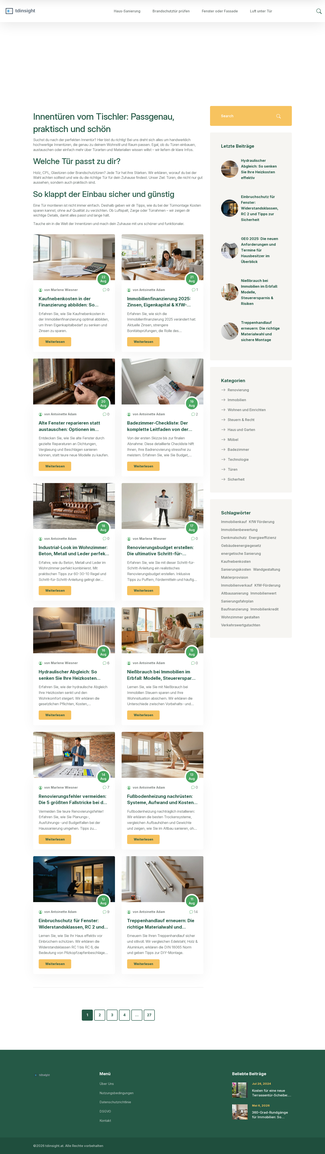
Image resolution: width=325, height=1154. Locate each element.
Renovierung (238, 390)
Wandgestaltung (266, 569)
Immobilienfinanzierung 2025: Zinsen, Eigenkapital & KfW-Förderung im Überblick (159, 302)
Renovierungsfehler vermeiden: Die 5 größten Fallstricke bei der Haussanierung (73, 800)
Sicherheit (236, 479)
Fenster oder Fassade (220, 11)
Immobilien (237, 400)
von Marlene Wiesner (60, 290)
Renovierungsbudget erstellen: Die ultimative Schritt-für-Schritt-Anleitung (160, 551)
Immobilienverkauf (236, 585)
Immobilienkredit (264, 609)
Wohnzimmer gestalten (240, 617)
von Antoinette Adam (148, 290)
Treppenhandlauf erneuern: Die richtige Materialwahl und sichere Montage (160, 924)
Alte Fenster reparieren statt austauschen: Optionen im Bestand (69, 426)
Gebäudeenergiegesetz (241, 545)
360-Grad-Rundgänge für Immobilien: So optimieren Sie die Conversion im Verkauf (270, 1114)
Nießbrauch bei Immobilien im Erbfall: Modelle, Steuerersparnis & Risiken (162, 675)
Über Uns (106, 1084)
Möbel (233, 439)
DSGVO (105, 1111)
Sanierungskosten (236, 569)
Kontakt (105, 1120)
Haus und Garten (241, 429)
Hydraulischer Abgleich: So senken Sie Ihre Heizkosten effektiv (68, 675)
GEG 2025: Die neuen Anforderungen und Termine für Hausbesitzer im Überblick (259, 250)
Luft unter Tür (261, 11)
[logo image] (36, 11)
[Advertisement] (162, 55)
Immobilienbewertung (239, 529)
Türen (232, 469)
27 (149, 1015)
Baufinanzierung (234, 609)
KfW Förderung (261, 521)
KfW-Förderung (267, 585)
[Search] (319, 11)
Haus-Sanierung (127, 11)
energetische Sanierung (241, 553)
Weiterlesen (55, 342)
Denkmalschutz (234, 537)
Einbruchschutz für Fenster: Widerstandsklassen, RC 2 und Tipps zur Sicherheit (71, 924)
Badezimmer (238, 449)
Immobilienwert (263, 593)
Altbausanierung (234, 593)
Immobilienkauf (234, 521)
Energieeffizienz (262, 537)
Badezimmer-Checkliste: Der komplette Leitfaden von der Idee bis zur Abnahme (157, 426)
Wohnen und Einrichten (247, 410)
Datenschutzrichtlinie (115, 1102)
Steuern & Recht (241, 419)
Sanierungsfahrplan (237, 601)
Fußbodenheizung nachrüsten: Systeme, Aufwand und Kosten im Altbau (160, 800)
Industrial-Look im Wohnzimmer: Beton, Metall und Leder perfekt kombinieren (73, 551)
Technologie (238, 459)
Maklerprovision (234, 577)
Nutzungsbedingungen (116, 1093)
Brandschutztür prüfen (171, 11)
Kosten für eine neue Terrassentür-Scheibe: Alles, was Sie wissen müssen (270, 1092)
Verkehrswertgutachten (240, 625)
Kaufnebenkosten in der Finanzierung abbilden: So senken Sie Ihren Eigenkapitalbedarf (67, 302)
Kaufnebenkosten (236, 561)
